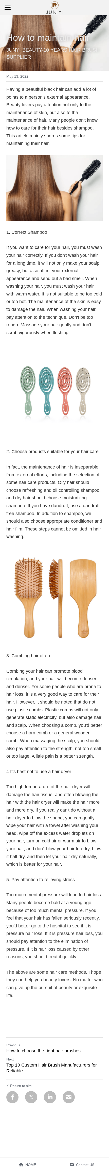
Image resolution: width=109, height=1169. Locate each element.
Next (10, 1059)
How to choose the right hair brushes (43, 1050)
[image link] (54, 7)
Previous (13, 1045)
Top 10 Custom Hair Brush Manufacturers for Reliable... (51, 1067)
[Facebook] (12, 1097)
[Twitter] (31, 1097)
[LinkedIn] (50, 1097)
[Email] (69, 1097)
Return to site (21, 1086)
